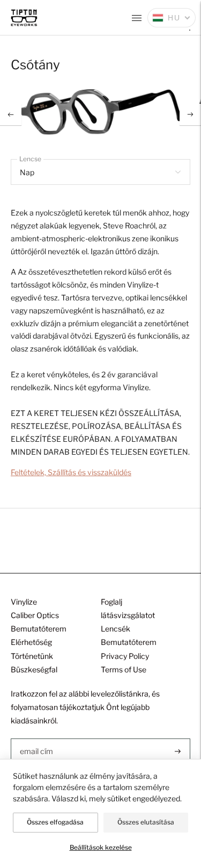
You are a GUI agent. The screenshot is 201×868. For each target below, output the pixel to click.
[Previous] (10, 114)
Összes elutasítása (145, 822)
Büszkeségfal (34, 669)
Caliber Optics (35, 615)
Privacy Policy (125, 656)
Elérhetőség (31, 642)
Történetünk (32, 656)
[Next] (190, 114)
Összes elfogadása (55, 822)
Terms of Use (123, 669)
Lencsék (115, 628)
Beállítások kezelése (101, 847)
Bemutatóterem (38, 628)
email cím (36, 738)
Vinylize (24, 601)
